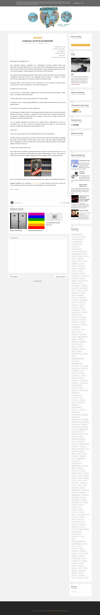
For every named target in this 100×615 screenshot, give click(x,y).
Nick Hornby (84, 465)
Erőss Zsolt (83, 324)
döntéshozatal (81, 302)
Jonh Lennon (74, 397)
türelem (73, 565)
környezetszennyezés (76, 419)
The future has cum (84, 160)
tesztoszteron (82, 551)
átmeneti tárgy (80, 266)
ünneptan (74, 570)
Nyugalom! (74, 475)
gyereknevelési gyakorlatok (77, 358)
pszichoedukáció (75, 495)
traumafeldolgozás (75, 560)
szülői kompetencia (75, 543)
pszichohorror (84, 495)
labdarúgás (84, 427)
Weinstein (81, 575)
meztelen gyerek (80, 448)
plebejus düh (74, 487)
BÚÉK (73, 290)
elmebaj (84, 312)
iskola (80, 388)
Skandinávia (74, 512)
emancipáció (81, 317)
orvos (80, 475)
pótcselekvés (84, 490)
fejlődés (73, 336)
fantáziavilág (74, 334)
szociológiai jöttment (76, 534)
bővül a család (74, 288)
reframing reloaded (75, 500)
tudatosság (74, 563)
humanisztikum (83, 380)
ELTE (80, 314)
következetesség (84, 422)
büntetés (85, 290)
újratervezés (80, 565)
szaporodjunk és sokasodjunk (77, 522)
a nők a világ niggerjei (76, 249)
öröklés (78, 480)
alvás (73, 258)
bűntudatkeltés (75, 293)
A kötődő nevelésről (82, 172)
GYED (73, 356)
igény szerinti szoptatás (76, 385)
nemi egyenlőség (80, 458)
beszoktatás (74, 278)
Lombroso (74, 436)
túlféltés (80, 563)
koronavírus (84, 414)
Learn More (76, 3)
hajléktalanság (74, 370)
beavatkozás (74, 273)
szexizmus (74, 529)
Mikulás (73, 453)
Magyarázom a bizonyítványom (78, 439)
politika (81, 487)
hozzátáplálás (74, 380)
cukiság (82, 293)
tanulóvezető (74, 548)
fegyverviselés (82, 334)
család (73, 295)
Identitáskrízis (74, 383)
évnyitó (78, 332)
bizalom (73, 280)
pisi (84, 485)
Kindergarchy (74, 409)
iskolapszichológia (83, 390)
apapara (81, 263)
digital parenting (83, 300)
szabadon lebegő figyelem (82, 514)
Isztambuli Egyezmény (76, 395)
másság (73, 441)
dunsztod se (74, 305)
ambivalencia (79, 258)
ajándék (80, 256)
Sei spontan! (74, 509)
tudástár (84, 560)
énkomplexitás (74, 322)
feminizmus (82, 341)
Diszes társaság (83, 210)
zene (73, 578)
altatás (86, 256)
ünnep (85, 568)
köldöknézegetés (75, 417)
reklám (84, 500)
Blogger (40, 281)
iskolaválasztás (75, 392)
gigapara (78, 351)
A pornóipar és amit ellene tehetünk (79, 251)
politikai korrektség (37, 37)
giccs (73, 351)
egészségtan (74, 307)
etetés (73, 332)
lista (80, 434)
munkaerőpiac (74, 456)
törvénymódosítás (75, 558)
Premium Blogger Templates (51, 610)
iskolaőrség (74, 390)
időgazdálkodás (83, 383)
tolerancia (74, 556)
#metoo (82, 237)
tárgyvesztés (74, 551)
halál (81, 370)
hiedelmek (83, 375)
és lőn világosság (75, 329)
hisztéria (73, 378)
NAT (72, 458)
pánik (84, 480)
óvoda (85, 475)
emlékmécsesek (75, 319)
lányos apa (74, 429)
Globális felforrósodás (76, 353)
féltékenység (80, 339)
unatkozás (74, 568)
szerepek (73, 526)
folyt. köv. (74, 346)
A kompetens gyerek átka (77, 239)
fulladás (80, 346)
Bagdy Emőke (81, 268)
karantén (73, 402)
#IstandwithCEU (75, 237)
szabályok (81, 517)
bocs (80, 283)
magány (80, 436)
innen (14, 189)
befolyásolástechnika (76, 275)
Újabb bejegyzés (14, 276)
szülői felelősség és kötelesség (78, 541)
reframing (82, 497)
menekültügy (74, 446)
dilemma (73, 302)
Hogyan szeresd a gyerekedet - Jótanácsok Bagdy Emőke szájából (84, 198)
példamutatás (83, 483)
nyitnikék (85, 473)
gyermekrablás (75, 366)
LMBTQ (85, 434)
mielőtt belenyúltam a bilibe (77, 451)
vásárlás (73, 573)
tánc (79, 546)
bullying (78, 290)
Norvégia (73, 470)
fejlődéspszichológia (82, 336)
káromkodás (80, 402)
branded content (83, 288)
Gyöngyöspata (83, 366)
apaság (73, 266)
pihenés (73, 485)
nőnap (73, 473)
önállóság (74, 478)
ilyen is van (74, 388)
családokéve (79, 295)
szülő (73, 539)
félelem (73, 339)
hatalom (73, 373)
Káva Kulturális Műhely (76, 407)
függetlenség (74, 349)
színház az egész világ (83, 529)
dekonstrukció (82, 297)
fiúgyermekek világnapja (76, 344)
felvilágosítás (74, 341)
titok (86, 553)
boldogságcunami (75, 285)
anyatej (73, 261)
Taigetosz (74, 546)
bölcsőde (84, 285)
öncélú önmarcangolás (83, 478)
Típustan (80, 553)
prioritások (74, 492)
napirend (82, 456)
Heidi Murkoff (80, 373)
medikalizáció (80, 441)
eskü (82, 329)
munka (84, 453)
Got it (82, 3)
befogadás (82, 273)
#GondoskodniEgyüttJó (76, 234)
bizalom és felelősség (82, 280)
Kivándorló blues (75, 412)
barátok (73, 271)
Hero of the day (75, 375)
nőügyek (79, 473)
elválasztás (74, 317)
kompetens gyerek (75, 414)
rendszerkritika (75, 502)
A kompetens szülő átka (76, 241)
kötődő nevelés (75, 422)
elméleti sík (74, 314)
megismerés (74, 444)
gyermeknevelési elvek (76, 363)
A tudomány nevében (76, 254)
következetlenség (75, 424)
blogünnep (74, 283)
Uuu (79, 568)
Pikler (79, 485)
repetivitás (74, 504)
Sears (79, 507)
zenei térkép (79, 578)
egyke (83, 310)
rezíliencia (81, 504)
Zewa (86, 578)
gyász (85, 353)
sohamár (81, 512)
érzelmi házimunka (75, 327)
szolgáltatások (74, 536)
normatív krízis (79, 468)
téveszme (74, 553)
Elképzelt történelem (76, 312)
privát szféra (81, 492)
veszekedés (74, 575)
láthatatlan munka (82, 429)
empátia (82, 319)
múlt (79, 453)
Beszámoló (85, 275)
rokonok (73, 507)
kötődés (84, 419)
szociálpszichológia (75, 531)
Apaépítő (84, 261)
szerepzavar (81, 526)
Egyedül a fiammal (75, 310)
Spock (73, 514)
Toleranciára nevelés (35, 230)
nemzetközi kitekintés (76, 463)
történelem (81, 556)
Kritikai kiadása (35, 183)
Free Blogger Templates (63, 610)
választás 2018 (81, 570)
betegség (81, 278)
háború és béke (75, 368)
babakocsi (74, 268)
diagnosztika (74, 300)
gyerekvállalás (74, 361)
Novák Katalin (81, 470)
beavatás (80, 271)
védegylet (80, 573)
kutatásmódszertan (75, 427)
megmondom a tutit (83, 444)
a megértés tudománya (76, 244)
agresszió (74, 256)
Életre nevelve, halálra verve (83, 185)
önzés (73, 480)
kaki (80, 397)
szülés (82, 536)
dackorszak (74, 297)
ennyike (82, 322)
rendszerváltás (83, 502)
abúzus (84, 254)
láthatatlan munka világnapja (77, 431)
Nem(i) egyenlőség (16, 230)
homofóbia (80, 378)
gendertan (82, 349)
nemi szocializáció (75, 461)
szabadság (74, 517)
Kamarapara (74, 400)
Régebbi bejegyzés (61, 276)
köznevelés (84, 424)
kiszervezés (82, 409)
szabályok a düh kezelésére (77, 519)
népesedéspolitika (75, 465)
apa (78, 261)
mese (73, 448)
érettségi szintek (75, 324)
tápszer (81, 548)
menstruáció (82, 446)
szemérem (82, 524)
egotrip (81, 307)
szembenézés (74, 524)
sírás (80, 509)
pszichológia (74, 497)
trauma (83, 558)
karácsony (82, 400)
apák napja (74, 263)
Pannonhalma (74, 483)
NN (72, 468)
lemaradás (74, 434)
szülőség (84, 543)
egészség (81, 305)
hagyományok (83, 368)
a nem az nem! (74, 246)
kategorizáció (74, 405)
